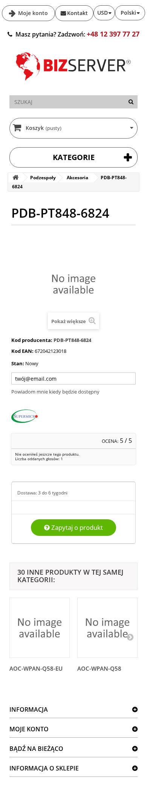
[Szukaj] (131, 101)
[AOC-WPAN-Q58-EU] (39, 628)
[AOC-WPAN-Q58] (107, 628)
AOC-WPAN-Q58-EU (36, 668)
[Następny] (130, 637)
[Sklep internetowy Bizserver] (73, 83)
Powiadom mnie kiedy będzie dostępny (55, 391)
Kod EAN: (22, 351)
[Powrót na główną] (15, 177)
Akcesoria (77, 177)
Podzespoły (43, 177)
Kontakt (77, 13)
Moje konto (32, 13)
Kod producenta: (31, 340)
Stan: (17, 363)
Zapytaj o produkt (76, 527)
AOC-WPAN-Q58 (99, 668)
